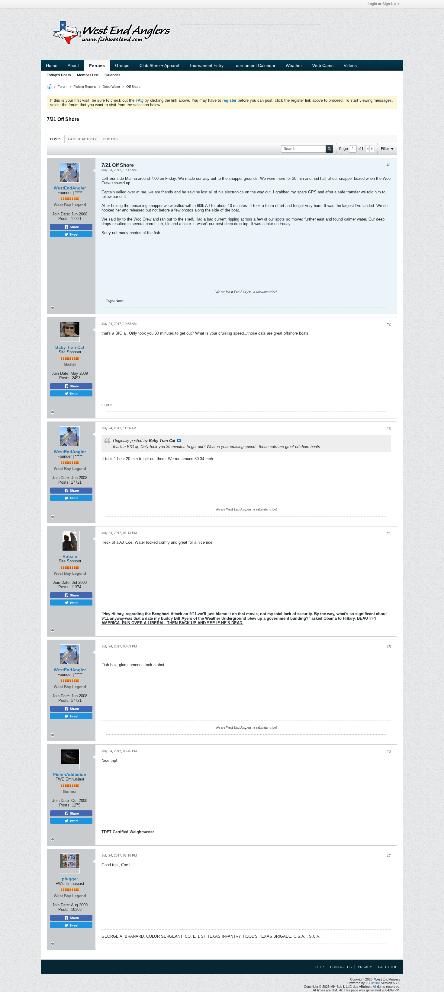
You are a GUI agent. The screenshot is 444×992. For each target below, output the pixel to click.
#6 (389, 751)
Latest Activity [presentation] (82, 139)
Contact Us (341, 967)
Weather (294, 65)
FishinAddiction (69, 774)
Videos (350, 65)
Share (74, 227)
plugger (70, 878)
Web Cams (322, 65)
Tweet (73, 234)
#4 (389, 533)
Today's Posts (59, 75)
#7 (389, 856)
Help (319, 967)
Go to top (387, 967)
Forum (62, 86)
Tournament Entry (206, 65)
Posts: (64, 218)
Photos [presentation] (110, 139)
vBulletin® (373, 983)
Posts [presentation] (55, 139)
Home (51, 65)
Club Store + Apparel (159, 65)
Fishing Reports (85, 86)
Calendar (112, 75)
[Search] (329, 149)
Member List (87, 75)
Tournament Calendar (254, 65)
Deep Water (111, 86)
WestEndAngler (70, 188)
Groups (122, 65)
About (73, 65)
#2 (389, 324)
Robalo (70, 556)
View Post (179, 440)
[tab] (56, 139)
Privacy (365, 967)
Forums (97, 65)
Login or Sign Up (382, 4)
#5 (389, 647)
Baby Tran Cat (69, 347)
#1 (389, 165)
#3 (389, 429)
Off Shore (133, 86)
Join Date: (61, 214)
